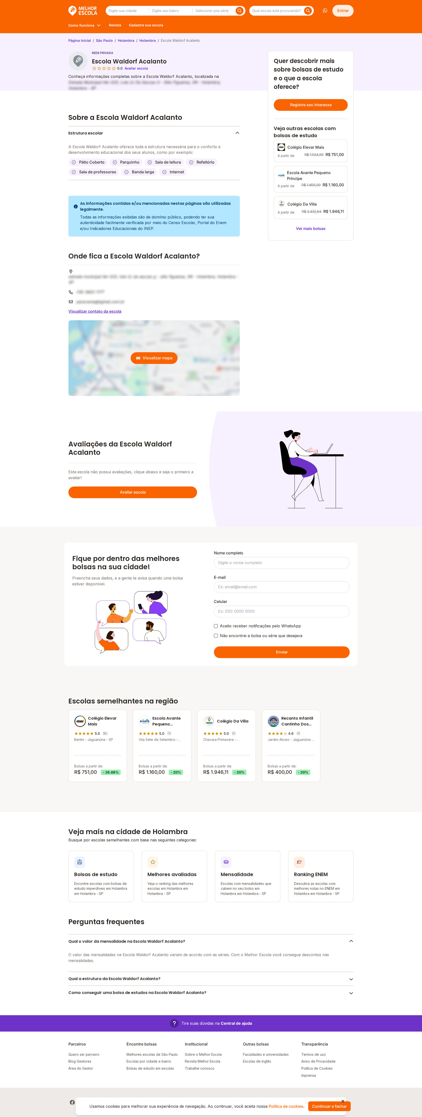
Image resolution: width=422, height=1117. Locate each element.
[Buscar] (239, 11)
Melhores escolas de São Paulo (152, 1054)
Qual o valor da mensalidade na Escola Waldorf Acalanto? (126, 941)
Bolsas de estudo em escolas (150, 1068)
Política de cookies (286, 1106)
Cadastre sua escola (146, 25)
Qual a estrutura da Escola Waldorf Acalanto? (114, 979)
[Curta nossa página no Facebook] (72, 1102)
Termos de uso (313, 1054)
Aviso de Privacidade (318, 1061)
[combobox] (127, 10)
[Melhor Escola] (83, 11)
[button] (211, 1023)
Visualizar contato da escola (94, 311)
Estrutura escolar (85, 133)
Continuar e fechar (329, 1106)
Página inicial (79, 40)
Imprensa (308, 1075)
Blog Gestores (79, 1061)
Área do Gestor (80, 1068)
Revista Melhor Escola (202, 1061)
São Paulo (104, 40)
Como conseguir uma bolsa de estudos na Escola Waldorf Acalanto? (137, 992)
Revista (115, 25)
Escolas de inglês (257, 1061)
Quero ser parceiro (83, 1054)
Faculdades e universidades (266, 1054)
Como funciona (81, 25)
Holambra (126, 40)
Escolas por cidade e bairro (149, 1061)
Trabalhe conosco (199, 1068)
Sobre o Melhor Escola (203, 1054)
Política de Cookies (317, 1068)
